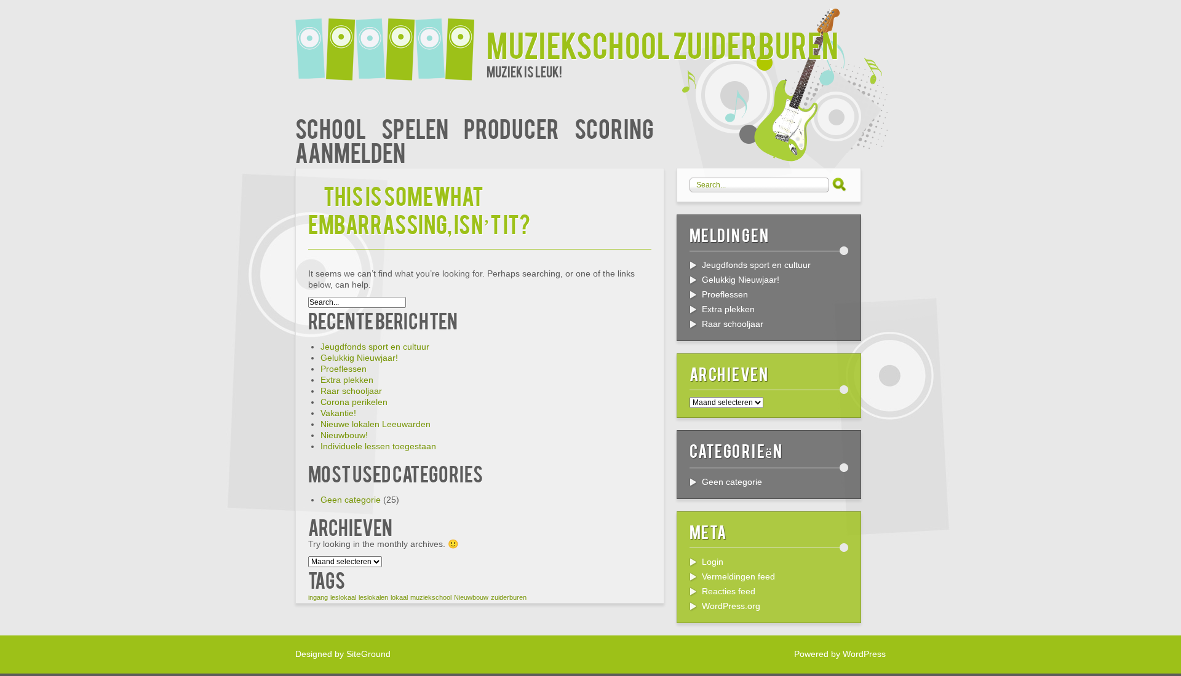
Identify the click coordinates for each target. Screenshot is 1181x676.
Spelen (414, 127)
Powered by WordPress (840, 654)
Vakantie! (338, 413)
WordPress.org (731, 606)
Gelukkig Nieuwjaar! (359, 358)
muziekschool (430, 597)
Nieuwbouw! (344, 435)
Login (712, 562)
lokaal (399, 597)
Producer (511, 127)
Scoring (614, 127)
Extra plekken (346, 380)
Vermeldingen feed (738, 576)
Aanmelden (350, 151)
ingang (318, 597)
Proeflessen (343, 369)
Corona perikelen (354, 402)
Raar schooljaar (351, 391)
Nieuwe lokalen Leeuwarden (375, 424)
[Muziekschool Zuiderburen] (391, 41)
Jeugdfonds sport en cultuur (374, 347)
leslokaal (343, 597)
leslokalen (373, 597)
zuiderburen (509, 597)
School (330, 127)
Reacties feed (728, 591)
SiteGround (368, 654)
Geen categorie (350, 500)
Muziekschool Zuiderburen (662, 44)
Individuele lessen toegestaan (378, 446)
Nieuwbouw (471, 597)
